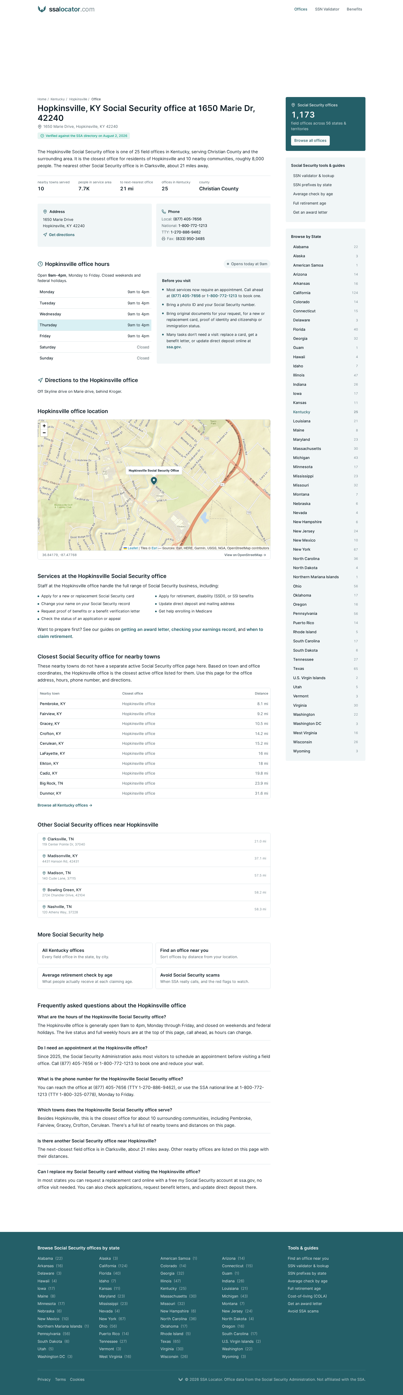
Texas (170, 1341)
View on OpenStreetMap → (245, 555)
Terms (60, 1379)
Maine (47, 1296)
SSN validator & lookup (313, 175)
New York (112, 1318)
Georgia (172, 1273)
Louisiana (235, 1288)
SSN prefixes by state (312, 184)
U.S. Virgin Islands (241, 1341)
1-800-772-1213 (192, 225)
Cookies (77, 1379)
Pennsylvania (54, 1333)
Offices (300, 9)
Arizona (233, 1258)
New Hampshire (178, 1311)
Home (42, 99)
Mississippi (113, 1303)
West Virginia (115, 1356)
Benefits (354, 9)
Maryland (112, 1296)
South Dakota (53, 1341)
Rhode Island (175, 1333)
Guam (230, 1273)
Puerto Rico (114, 1333)
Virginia (172, 1348)
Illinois (170, 1281)
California (113, 1265)
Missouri (172, 1303)
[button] (154, 481)
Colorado (173, 1265)
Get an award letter (310, 212)
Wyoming (234, 1356)
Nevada (109, 1311)
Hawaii (47, 1281)
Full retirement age (309, 203)
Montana (233, 1303)
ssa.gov (174, 346)
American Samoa (178, 1258)
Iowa (46, 1288)
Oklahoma (174, 1326)
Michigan (235, 1296)
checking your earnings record (203, 629)
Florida (110, 1273)
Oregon (233, 1326)
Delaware (50, 1273)
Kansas (110, 1288)
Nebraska (50, 1311)
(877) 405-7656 (187, 219)
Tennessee (113, 1341)
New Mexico (53, 1318)
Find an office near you (308, 1258)
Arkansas (50, 1265)
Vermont (110, 1348)
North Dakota (238, 1318)
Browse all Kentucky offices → (65, 805)
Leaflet (132, 548)
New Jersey (237, 1311)
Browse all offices (310, 140)
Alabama (50, 1258)
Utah (46, 1348)
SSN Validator (327, 9)
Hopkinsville (78, 99)
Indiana (233, 1281)
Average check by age (313, 193)
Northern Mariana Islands (63, 1326)
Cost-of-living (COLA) (307, 1296)
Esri (154, 548)
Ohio (108, 1326)
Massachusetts (178, 1296)
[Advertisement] (201, 53)
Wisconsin (174, 1356)
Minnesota (51, 1303)
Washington (237, 1348)
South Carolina (239, 1333)
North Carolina (178, 1318)
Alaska (108, 1258)
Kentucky (58, 99)
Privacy (44, 1379)
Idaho (107, 1281)
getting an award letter (145, 629)
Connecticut (237, 1265)
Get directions (61, 234)
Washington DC (55, 1356)
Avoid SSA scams (303, 1311)
